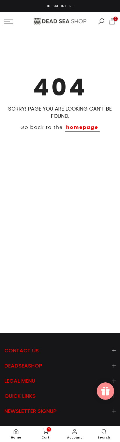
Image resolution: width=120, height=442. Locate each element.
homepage (82, 127)
